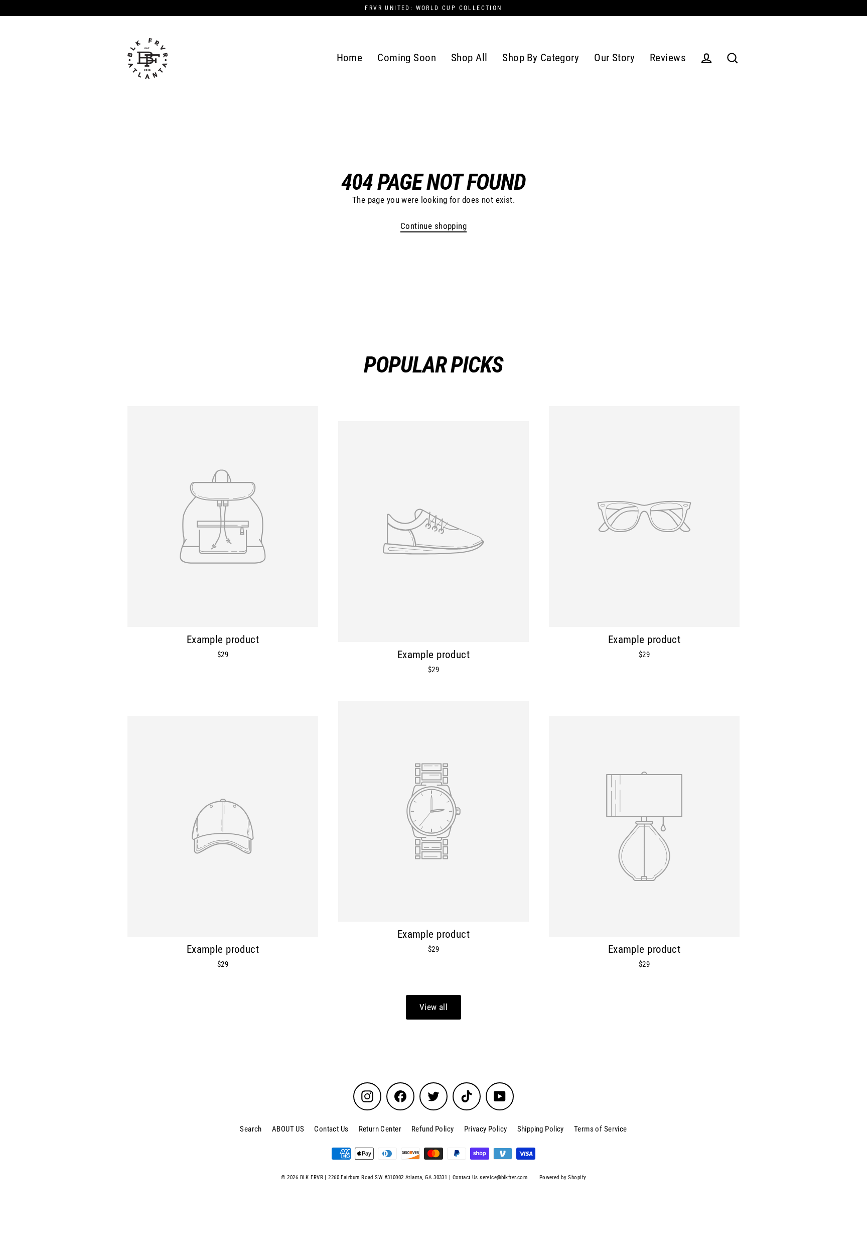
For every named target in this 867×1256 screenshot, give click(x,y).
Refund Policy (432, 1129)
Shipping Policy (540, 1129)
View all (433, 1007)
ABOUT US (288, 1129)
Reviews (668, 58)
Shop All (469, 58)
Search (251, 1129)
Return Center (380, 1129)
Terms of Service (600, 1129)
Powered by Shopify (563, 1177)
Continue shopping (433, 226)
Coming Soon (406, 58)
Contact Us (331, 1129)
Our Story (614, 58)
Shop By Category (540, 58)
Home (350, 58)
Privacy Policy (485, 1129)
